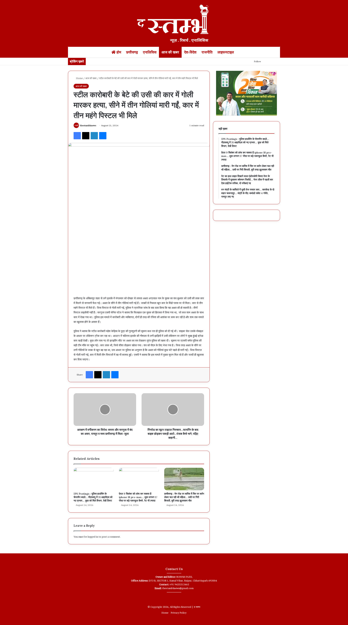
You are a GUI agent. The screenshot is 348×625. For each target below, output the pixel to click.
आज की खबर (170, 52)
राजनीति (207, 52)
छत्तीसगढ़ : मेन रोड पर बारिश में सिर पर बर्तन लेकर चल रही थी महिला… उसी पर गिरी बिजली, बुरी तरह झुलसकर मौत (184, 497)
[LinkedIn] (94, 135)
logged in (93, 536)
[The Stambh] (174, 23)
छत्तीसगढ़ (132, 52)
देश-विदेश (190, 52)
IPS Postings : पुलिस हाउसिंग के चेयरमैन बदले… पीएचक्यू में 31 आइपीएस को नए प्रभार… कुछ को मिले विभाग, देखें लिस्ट (93, 497)
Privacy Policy (179, 612)
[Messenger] (102, 135)
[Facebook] (77, 135)
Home (79, 78)
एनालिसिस (149, 52)
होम (118, 52)
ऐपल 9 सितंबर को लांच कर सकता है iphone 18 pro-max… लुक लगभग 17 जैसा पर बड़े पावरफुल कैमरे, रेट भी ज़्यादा (138, 497)
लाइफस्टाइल (226, 52)
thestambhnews (88, 125)
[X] (85, 135)
